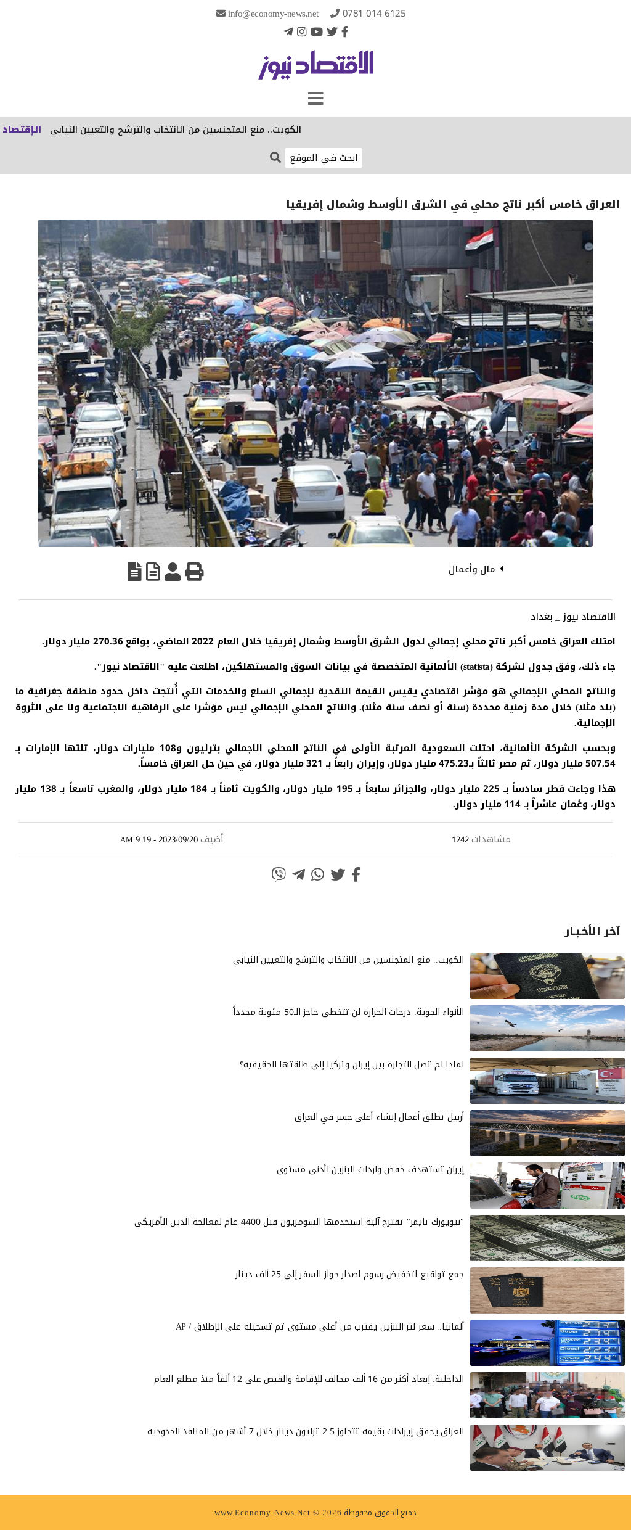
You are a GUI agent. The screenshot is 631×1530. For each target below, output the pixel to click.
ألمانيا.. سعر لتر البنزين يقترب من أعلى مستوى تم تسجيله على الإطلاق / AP (320, 1326)
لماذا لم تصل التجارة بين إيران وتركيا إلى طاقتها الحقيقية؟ (352, 1064)
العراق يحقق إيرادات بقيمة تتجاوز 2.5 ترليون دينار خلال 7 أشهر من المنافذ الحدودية (306, 1431)
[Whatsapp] (317, 874)
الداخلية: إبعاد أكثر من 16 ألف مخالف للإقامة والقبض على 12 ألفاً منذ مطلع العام (309, 1379)
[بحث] (275, 157)
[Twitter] (332, 31)
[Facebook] (344, 31)
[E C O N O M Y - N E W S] (315, 71)
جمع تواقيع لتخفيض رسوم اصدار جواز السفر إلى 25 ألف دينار (349, 1274)
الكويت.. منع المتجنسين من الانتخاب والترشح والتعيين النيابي (210, 129)
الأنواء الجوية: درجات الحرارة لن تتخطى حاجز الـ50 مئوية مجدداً (349, 1012)
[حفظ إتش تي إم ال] (153, 571)
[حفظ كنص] (135, 571)
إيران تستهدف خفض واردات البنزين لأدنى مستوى (370, 1169)
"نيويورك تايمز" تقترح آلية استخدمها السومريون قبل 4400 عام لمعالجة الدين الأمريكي (299, 1222)
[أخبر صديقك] (173, 571)
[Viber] (278, 874)
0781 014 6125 (374, 13)
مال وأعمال (472, 569)
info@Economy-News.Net (273, 13)
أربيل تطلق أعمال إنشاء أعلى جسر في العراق (380, 1117)
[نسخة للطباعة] (194, 571)
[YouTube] (317, 31)
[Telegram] (288, 31)
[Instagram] (302, 31)
